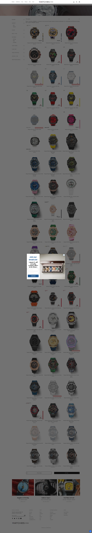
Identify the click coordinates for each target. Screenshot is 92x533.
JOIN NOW (33, 276)
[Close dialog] (64, 255)
